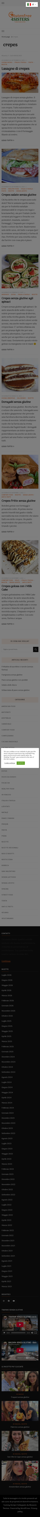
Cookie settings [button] (9, 763)
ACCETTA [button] (21, 763)
